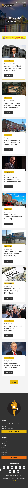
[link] (18, 3)
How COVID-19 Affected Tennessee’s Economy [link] (13, 217)
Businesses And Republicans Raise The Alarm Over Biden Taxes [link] (12, 366)
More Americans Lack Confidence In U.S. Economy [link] (13, 328)
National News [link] (9, 61)
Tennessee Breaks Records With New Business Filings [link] (12, 105)
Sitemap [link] (14, 480)
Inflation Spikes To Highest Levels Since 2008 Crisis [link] (13, 291)
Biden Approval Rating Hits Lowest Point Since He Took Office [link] (12, 180)
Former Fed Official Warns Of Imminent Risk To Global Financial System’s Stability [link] (12, 70)
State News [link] (8, 98)
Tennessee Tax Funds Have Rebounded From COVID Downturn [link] (13, 255)
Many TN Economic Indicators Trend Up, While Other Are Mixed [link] (12, 143)
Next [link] (14, 382)
